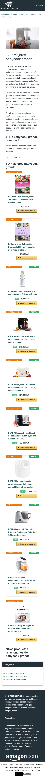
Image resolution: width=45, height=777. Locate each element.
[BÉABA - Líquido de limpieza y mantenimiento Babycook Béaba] (22, 279)
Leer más (27, 774)
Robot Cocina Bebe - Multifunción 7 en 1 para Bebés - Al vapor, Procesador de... (22, 580)
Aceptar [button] (18, 774)
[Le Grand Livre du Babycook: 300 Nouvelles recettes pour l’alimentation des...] (22, 184)
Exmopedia (5, 14)
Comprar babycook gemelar (16, 679)
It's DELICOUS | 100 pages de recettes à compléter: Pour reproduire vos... (21, 629)
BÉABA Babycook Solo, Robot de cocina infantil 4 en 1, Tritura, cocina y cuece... (22, 339)
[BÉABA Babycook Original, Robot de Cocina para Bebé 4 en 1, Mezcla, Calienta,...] (22, 517)
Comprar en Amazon (27, 211)
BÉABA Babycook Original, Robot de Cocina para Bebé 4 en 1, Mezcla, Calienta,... (22, 532)
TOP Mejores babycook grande (17, 676)
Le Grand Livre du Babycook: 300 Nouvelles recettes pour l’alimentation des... (21, 200)
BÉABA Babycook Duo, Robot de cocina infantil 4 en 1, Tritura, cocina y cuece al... (22, 388)
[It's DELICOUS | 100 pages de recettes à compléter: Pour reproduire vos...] (22, 613)
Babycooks (23, 14)
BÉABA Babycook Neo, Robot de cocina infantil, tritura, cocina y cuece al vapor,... (22, 436)
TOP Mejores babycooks (15, 673)
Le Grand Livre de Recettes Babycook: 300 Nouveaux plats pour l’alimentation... (22, 247)
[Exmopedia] (9, 5)
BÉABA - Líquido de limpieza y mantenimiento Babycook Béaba (22, 292)
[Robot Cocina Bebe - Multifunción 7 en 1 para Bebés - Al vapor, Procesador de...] (22, 565)
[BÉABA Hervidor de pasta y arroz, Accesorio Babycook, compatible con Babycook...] (22, 469)
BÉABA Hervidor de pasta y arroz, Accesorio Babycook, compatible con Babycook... (20, 484)
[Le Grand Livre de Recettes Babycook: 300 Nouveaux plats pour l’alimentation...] (22, 232)
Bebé (15, 14)
